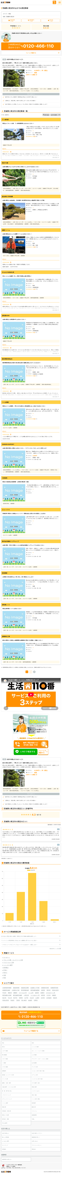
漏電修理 (4, 1070)
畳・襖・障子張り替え (7, 1091)
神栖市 (54, 995)
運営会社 (34, 1149)
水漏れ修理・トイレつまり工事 (9, 1087)
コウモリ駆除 (5, 1066)
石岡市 (36, 1000)
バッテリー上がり (36, 1091)
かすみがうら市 (50, 993)
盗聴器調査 (34, 1115)
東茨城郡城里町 (35, 990)
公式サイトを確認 (30, 74)
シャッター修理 (35, 1046)
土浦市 (37, 998)
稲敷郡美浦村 (6, 990)
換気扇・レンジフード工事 (8, 1074)
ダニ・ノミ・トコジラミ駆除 (38, 1050)
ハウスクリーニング (6, 1095)
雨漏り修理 (34, 1087)
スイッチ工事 (5, 1079)
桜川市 (4, 998)
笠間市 (21, 998)
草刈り (3, 1046)
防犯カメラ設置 (5, 1115)
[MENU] (59, 2)
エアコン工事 (35, 1074)
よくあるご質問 (5, 1141)
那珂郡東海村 (25, 990)
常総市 (12, 1000)
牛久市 (10, 998)
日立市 (32, 998)
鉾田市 (43, 995)
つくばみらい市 (35, 995)
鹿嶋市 (15, 993)
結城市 (30, 1000)
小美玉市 (26, 995)
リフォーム (34, 1111)
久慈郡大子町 (16, 990)
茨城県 (24, 1007)
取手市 (15, 998)
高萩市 (55, 998)
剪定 (20, 1007)
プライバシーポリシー (36, 1145)
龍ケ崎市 (24, 1000)
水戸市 (26, 998)
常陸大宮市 (55, 990)
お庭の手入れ (13, 1007)
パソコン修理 (5, 1103)
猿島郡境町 (16, 988)
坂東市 (37, 993)
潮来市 (10, 993)
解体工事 (34, 1107)
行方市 (49, 995)
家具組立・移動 (5, 1119)
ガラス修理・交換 (36, 1083)
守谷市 (4, 993)
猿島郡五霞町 (25, 988)
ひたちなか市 (23, 993)
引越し (33, 1119)
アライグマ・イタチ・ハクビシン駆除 (40, 1058)
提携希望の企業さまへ (7, 1159)
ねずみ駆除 (34, 1062)
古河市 (43, 998)
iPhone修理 (4, 1123)
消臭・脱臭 (34, 1095)
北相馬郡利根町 (6, 988)
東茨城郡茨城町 (17, 995)
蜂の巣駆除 (4, 1054)
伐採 (33, 1042)
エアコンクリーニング (7, 1099)
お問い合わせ (35, 1141)
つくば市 (30, 993)
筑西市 (43, 990)
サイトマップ (5, 1145)
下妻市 (18, 1000)
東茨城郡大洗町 (6, 995)
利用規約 (4, 1149)
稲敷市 (42, 993)
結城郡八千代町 (35, 988)
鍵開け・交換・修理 (6, 1083)
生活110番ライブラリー (37, 1133)
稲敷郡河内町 (45, 988)
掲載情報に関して (36, 1137)
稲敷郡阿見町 (54, 988)
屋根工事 (4, 1107)
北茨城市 (49, 998)
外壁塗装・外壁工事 (6, 1111)
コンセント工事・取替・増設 (38, 1070)
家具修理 (34, 1103)
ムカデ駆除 (34, 1054)
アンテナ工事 (35, 1066)
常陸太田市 (5, 1000)
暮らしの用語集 (5, 1137)
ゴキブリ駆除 (5, 1058)
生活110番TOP (5, 1007)
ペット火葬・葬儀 (36, 1099)
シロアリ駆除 (5, 1050)
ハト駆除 (4, 1062)
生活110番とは (5, 1133)
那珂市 (49, 990)
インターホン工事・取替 (37, 1079)
